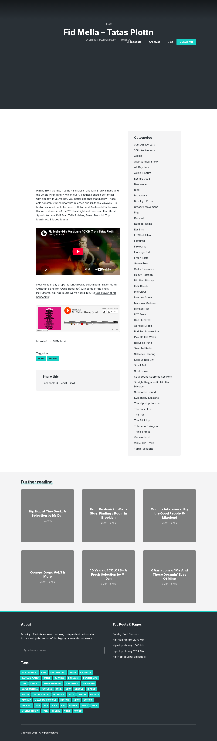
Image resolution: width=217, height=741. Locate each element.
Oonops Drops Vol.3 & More (47, 574)
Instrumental (41, 694)
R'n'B (54, 705)
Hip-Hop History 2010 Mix (128, 639)
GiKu (68, 689)
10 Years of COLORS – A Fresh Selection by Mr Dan (108, 574)
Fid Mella (78, 190)
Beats (41, 358)
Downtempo (90, 678)
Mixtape (65, 700)
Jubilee (82, 694)
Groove (79, 689)
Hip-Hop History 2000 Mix (128, 645)
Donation (186, 41)
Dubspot (35, 683)
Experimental (30, 689)
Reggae (73, 705)
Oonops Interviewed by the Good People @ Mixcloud (169, 513)
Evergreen (88, 683)
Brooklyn (85, 672)
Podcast (27, 705)
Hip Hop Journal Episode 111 (129, 656)
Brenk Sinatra (105, 190)
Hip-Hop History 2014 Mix (128, 651)
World (78, 711)
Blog (170, 41)
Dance (47, 678)
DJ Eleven (73, 678)
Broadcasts (134, 41)
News (77, 700)
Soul (94, 705)
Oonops (88, 700)
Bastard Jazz (58, 672)
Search (101, 650)
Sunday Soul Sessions (125, 634)
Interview (58, 694)
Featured (47, 689)
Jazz (71, 694)
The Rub (56, 711)
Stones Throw (30, 711)
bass (43, 672)
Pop (38, 705)
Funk (59, 689)
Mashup (26, 700)
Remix (84, 705)
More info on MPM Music (51, 341)
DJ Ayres (59, 678)
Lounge (94, 694)
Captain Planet (31, 678)
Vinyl (67, 711)
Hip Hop (53, 358)
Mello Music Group (45, 700)
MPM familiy (56, 194)
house (25, 694)
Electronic (71, 683)
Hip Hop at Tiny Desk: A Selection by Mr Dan (47, 513)
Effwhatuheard (52, 683)
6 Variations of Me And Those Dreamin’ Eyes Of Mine (169, 574)
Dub (24, 683)
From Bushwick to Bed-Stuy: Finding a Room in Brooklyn (108, 513)
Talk (45, 711)
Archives (154, 41)
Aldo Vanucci (29, 672)
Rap (63, 705)
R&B (46, 705)
